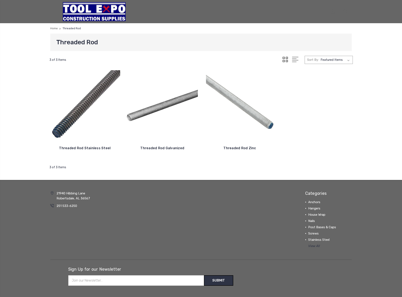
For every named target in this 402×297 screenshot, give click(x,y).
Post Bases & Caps (322, 227)
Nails (311, 221)
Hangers (314, 208)
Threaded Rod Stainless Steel (85, 148)
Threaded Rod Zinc (239, 148)
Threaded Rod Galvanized (162, 148)
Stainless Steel (319, 240)
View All (314, 246)
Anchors (314, 202)
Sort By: (313, 60)
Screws (313, 233)
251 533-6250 (67, 206)
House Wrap (316, 215)
